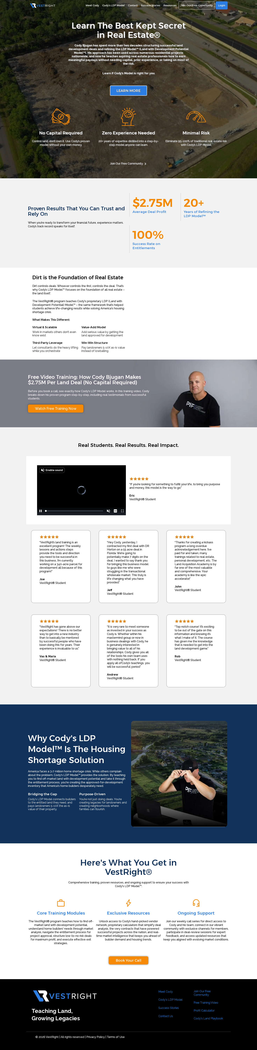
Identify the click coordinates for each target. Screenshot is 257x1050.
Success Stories (168, 1008)
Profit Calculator (204, 1010)
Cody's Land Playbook (208, 1018)
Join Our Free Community (126, 163)
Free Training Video (206, 1002)
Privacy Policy (95, 1037)
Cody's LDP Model (170, 999)
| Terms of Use (115, 1037)
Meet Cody (165, 991)
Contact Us (165, 1016)
